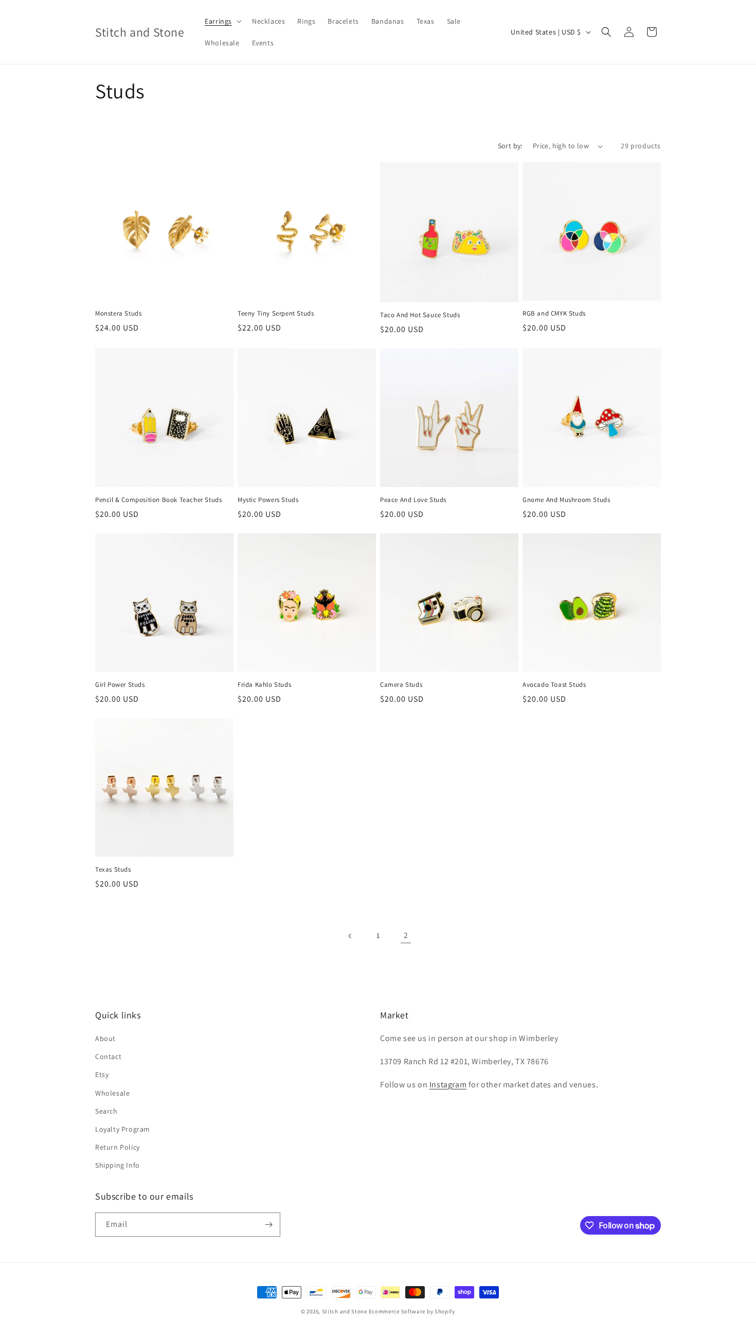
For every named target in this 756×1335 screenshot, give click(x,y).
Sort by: (510, 145)
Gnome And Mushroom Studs (566, 500)
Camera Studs (401, 685)
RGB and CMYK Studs (554, 313)
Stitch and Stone (344, 1311)
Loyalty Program (122, 1129)
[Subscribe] (268, 1224)
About (105, 1038)
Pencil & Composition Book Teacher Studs (158, 500)
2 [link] (406, 935)
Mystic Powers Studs (268, 500)
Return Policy (117, 1147)
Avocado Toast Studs (554, 685)
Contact (108, 1056)
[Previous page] (350, 936)
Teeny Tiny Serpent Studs (276, 313)
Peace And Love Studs (413, 500)
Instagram (447, 1084)
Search (106, 1111)
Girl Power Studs (120, 685)
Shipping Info (117, 1165)
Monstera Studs (118, 313)
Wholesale (112, 1093)
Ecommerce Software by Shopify (412, 1311)
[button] (222, 21)
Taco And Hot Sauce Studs (420, 315)
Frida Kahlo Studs (264, 685)
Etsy (102, 1074)
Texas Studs (113, 869)
